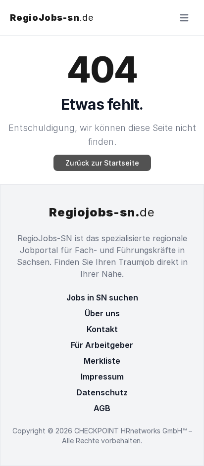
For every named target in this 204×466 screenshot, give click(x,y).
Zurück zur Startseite (102, 163)
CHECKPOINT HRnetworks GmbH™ (131, 430)
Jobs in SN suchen (102, 297)
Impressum (102, 376)
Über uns (102, 313)
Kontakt (102, 329)
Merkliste (102, 361)
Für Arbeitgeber (102, 345)
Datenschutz (102, 392)
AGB (102, 408)
